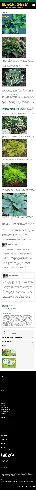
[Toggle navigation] (33, 5)
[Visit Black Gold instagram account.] (19, 486)
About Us (3, 443)
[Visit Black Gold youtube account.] (33, 486)
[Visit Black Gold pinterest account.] (30, 486)
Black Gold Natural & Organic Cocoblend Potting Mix (13, 109)
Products (2, 376)
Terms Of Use (4, 435)
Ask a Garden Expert (5, 432)
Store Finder (3, 387)
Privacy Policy (4, 439)
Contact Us (3, 447)
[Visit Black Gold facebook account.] (22, 486)
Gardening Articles (5, 417)
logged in (9, 308)
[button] (18, 337)
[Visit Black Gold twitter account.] (26, 486)
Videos (2, 390)
